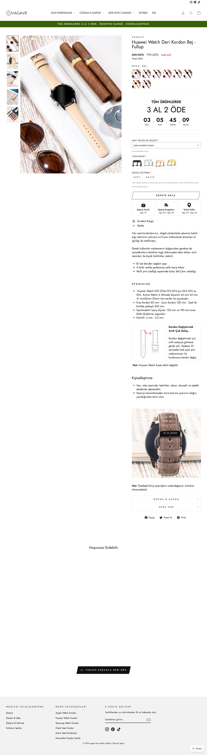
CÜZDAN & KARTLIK (91, 13)
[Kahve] (157, 73)
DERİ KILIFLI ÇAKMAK (120, 13)
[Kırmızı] (167, 73)
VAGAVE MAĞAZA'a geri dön (106, 670)
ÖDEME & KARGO (166, 499)
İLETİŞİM (143, 13)
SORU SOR (166, 506)
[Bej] (136, 73)
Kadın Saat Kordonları (66, 733)
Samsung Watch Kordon (67, 723)
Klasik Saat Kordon (65, 728)
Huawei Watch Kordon (66, 718)
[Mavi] (177, 73)
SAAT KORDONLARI (62, 13)
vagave (138, 37)
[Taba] (136, 84)
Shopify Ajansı (118, 743)
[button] (12, 44)
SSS (154, 13)
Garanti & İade (13, 718)
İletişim (9, 713)
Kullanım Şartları (14, 728)
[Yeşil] (146, 84)
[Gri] (146, 73)
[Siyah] (187, 73)
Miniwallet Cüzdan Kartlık (68, 738)
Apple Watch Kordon (66, 713)
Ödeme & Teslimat (15, 723)
